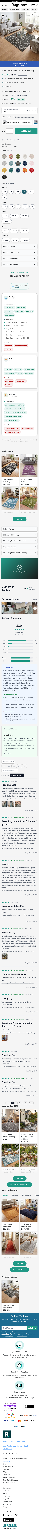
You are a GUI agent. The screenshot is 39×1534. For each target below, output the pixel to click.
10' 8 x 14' (25, 240)
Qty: (3, 131)
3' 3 (5, 192)
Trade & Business (9, 1477)
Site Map (6, 1469)
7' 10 (31, 192)
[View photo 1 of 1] (5, 956)
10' (4, 197)
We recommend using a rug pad (24, 117)
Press (5, 1507)
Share (20, 140)
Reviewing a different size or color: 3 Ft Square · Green (18, 1007)
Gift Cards (6, 1461)
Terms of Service (22, 1336)
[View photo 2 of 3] (11, 804)
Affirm (5, 1472)
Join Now (32, 1328)
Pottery (34, 9)
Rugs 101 (6, 1499)
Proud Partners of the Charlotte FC (15, 1458)
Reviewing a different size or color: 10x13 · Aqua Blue (17, 848)
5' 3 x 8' (14, 231)
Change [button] (14, 146)
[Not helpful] (36, 921)
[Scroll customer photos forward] (35, 608)
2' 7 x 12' (24, 216)
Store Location (8, 1467)
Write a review (22, 75)
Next (30, 1103)
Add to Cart (26, 131)
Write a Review (18, 775)
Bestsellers (6, 1475)
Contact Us (7, 1488)
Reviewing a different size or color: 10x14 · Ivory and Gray (19, 890)
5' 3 (18, 192)
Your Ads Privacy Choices (13, 1446)
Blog (4, 1464)
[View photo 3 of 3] (18, 804)
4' (11, 192)
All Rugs (4, 9)
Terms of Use (8, 1441)
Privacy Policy (6, 1334)
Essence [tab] (15, 1195)
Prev (8, 1103)
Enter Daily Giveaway (10, 1480)
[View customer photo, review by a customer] (8, 608)
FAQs (5, 1493)
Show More (19, 519)
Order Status (7, 1491)
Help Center (7, 1496)
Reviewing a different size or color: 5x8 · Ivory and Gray (18, 1033)
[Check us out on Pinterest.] (16, 1515)
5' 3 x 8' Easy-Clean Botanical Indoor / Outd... (28, 1172)
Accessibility (7, 1504)
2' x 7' (5, 216)
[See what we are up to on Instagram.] (8, 1515)
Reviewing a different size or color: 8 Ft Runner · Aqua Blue (19, 799)
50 (26, 1103)
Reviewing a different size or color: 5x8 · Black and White (19, 749)
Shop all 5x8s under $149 (19, 1185)
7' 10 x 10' (24, 231)
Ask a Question (8, 140)
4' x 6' (5, 231)
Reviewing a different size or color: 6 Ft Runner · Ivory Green (18, 916)
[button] (19, 15)
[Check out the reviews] (10, 1526)
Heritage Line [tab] (26, 1195)
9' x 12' (15, 240)
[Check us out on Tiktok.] (12, 1515)
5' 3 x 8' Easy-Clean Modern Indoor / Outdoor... (28, 1136)
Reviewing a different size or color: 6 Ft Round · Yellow (18, 951)
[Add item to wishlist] (17, 456)
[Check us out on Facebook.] (4, 1515)
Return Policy (7, 1502)
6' (24, 192)
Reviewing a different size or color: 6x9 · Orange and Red (19, 1091)
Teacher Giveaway (9, 1483)
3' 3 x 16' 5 (7, 221)
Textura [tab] (5, 1195)
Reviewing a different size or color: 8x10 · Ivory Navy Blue (19, 1067)
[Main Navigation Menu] (2, 5)
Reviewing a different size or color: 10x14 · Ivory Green (18, 983)
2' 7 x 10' (14, 216)
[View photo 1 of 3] (5, 804)
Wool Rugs (25, 9)
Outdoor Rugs (14, 9)
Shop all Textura (19, 1270)
